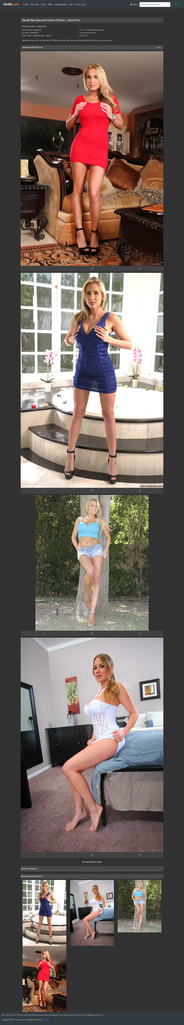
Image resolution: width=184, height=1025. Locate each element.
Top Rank (34, 4)
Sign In (136, 4)
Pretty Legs (80, 4)
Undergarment (60, 4)
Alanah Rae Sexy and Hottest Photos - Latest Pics (51, 20)
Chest (43, 4)
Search (176, 4)
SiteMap (46, 1020)
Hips (71, 4)
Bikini (50, 4)
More (159, 47)
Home (26, 4)
